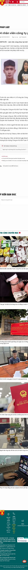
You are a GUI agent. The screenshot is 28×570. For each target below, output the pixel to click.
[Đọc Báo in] (18, 2)
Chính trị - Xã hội (21, 5)
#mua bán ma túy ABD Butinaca (10, 166)
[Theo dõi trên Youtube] (13, 2)
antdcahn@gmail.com (23, 525)
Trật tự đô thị (12, 5)
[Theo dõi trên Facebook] (11, 2)
